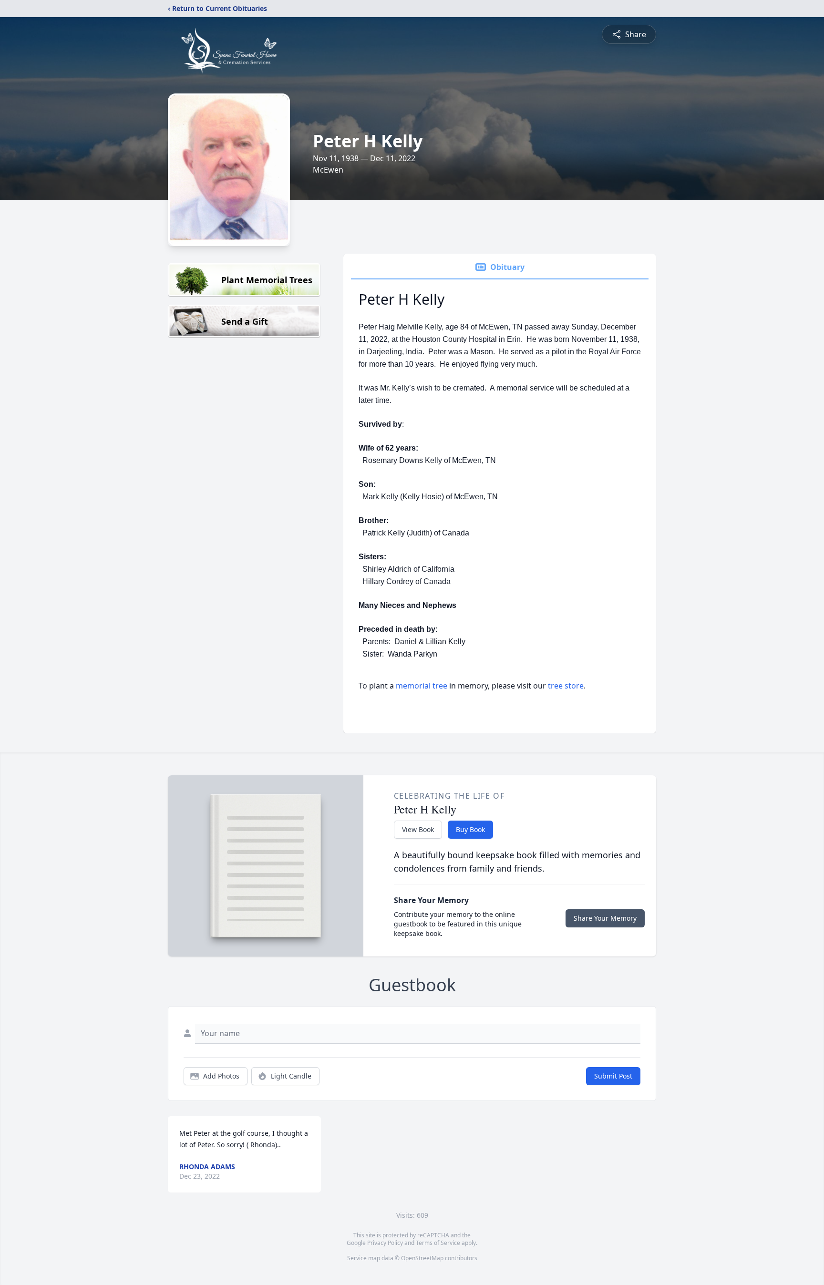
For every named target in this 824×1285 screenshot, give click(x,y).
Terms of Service (438, 1243)
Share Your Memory (605, 918)
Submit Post (613, 1075)
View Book (418, 829)
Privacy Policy (385, 1243)
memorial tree (421, 685)
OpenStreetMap (422, 1258)
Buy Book (470, 829)
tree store (566, 685)
